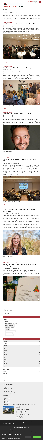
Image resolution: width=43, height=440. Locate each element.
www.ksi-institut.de (24, 414)
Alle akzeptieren (36, 437)
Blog (6, 9)
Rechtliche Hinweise (17, 438)
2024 (6, 348)
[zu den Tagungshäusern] (32, 2)
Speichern (28, 437)
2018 (6, 361)
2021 (6, 354)
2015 (6, 366)
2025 (6, 345)
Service (4, 371)
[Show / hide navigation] (40, 2)
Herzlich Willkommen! (10, 13)
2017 (6, 363)
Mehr (5, 62)
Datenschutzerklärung (33, 432)
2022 (6, 352)
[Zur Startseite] (13, 5)
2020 (6, 357)
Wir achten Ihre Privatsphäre (21, 427)
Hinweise (5, 396)
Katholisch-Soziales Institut (22, 409)
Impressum (3, 438)
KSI (3, 9)
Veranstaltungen (7, 369)
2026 (6, 341)
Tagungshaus (6, 380)
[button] (39, 369)
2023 (6, 350)
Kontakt (5, 375)
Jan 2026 (7, 313)
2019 (6, 359)
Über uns (5, 373)
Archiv (6, 339)
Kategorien (8, 316)
